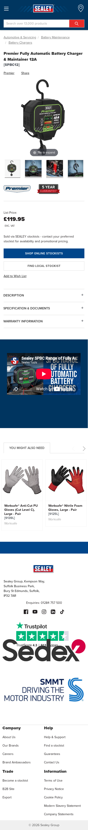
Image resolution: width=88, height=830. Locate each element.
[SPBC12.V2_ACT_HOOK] (76, 169)
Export (7, 797)
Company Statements (59, 814)
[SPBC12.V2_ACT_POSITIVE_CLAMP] (55, 169)
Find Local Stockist (44, 266)
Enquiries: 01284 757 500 (44, 602)
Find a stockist (54, 745)
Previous (74, 448)
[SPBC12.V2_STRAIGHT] (12, 169)
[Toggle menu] (6, 8)
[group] (22, 495)
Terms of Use (53, 780)
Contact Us (51, 762)
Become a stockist (15, 780)
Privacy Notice (54, 789)
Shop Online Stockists (44, 253)
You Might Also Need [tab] (26, 448)
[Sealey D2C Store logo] (44, 8)
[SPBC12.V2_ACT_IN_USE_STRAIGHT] (33, 169)
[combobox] (44, 24)
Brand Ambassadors (16, 762)
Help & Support (54, 737)
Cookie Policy (53, 797)
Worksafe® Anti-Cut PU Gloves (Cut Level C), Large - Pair (21, 512)
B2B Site (8, 789)
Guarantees (52, 754)
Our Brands (10, 745)
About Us (9, 737)
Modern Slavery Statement (62, 805)
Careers (8, 754)
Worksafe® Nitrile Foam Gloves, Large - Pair (65, 510)
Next (83, 448)
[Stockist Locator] (81, 9)
